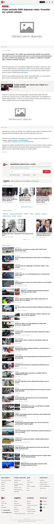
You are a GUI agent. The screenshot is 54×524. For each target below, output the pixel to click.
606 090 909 (6, 510)
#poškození (37, 213)
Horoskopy (42, 480)
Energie (3, 488)
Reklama (29, 501)
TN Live (2, 501)
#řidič (31, 213)
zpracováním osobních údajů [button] (22, 168)
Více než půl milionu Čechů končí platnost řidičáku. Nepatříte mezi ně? (33, 308)
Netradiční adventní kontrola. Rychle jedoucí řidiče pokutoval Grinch (32, 365)
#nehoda (44, 213)
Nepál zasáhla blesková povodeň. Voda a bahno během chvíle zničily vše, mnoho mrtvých (42, 200)
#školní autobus (7, 216)
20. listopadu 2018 (29, 141)
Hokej (28, 484)
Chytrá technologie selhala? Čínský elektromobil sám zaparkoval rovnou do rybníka (33, 431)
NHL (28, 488)
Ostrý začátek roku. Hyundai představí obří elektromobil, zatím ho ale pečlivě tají (33, 357)
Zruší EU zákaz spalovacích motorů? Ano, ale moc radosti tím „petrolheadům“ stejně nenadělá (32, 423)
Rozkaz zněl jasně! (18, 489)
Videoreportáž (19, 330)
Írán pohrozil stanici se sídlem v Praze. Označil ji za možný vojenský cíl (9, 199)
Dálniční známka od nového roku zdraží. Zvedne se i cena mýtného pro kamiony (33, 283)
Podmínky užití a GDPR (32, 505)
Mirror (26, 72)
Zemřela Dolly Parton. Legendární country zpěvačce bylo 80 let (25, 199)
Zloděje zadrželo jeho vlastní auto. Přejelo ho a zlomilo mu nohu (31, 86)
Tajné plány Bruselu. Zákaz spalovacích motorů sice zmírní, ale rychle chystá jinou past (32, 448)
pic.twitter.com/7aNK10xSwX (19, 140)
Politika (2, 484)
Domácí (17, 280)
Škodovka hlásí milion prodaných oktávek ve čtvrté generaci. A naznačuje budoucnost (32, 349)
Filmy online (16, 503)
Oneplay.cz (35, 181)
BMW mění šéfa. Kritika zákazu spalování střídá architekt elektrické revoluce (34, 464)
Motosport (16, 509)
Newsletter (3, 507)
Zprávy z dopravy (43, 482)
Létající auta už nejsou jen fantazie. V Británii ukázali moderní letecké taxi (32, 439)
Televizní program (31, 509)
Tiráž (2, 505)
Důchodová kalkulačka (45, 486)
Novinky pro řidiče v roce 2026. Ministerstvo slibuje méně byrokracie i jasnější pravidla (30, 324)
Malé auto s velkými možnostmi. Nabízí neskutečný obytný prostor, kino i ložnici (35, 291)
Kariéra (28, 507)
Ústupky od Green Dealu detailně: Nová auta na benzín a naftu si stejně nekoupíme (33, 390)
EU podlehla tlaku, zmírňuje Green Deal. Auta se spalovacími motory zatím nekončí (31, 398)
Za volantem (18, 272)
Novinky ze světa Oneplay (19, 513)
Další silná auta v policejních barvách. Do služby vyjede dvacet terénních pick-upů (36, 456)
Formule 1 (16, 511)
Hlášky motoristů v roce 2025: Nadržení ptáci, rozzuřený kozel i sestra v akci (32, 275)
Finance (3, 486)
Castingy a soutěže (31, 511)
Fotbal (28, 480)
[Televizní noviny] (6, 181)
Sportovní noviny (17, 487)
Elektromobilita (19, 338)
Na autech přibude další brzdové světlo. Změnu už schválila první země (32, 258)
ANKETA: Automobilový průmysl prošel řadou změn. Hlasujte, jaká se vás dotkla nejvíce (33, 415)
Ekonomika (17, 264)
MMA (28, 490)
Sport (15, 507)
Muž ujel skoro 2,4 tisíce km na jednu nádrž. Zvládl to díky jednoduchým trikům (30, 250)
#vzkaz (14, 216)
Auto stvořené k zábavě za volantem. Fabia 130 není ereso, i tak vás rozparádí (35, 314)
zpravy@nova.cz (7, 512)
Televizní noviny (17, 480)
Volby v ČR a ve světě (6, 480)
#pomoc (20, 216)
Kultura (2, 490)
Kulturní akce (43, 488)
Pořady (15, 501)
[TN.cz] (3, 2)
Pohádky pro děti (18, 505)
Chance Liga (30, 482)
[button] (24, 239)
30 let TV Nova (30, 513)
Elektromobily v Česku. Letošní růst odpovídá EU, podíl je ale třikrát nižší (31, 341)
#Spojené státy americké (16, 213)
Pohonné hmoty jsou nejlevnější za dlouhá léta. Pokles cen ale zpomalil (32, 266)
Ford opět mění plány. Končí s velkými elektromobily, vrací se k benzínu (32, 382)
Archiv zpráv (4, 503)
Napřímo (16, 482)
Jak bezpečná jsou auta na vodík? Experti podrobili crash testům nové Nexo (35, 406)
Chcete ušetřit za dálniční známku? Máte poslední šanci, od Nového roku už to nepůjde (31, 299)
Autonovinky (24, 289)
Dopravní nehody (43, 484)
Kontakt (28, 503)
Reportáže (16, 491)
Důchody (3, 482)
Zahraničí (5, 6)
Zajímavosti (18, 247)
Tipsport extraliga (31, 486)
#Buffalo (26, 213)
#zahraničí (5, 213)
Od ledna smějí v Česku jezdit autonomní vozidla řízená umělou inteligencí (32, 332)
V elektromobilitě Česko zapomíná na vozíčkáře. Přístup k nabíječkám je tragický (31, 374)
